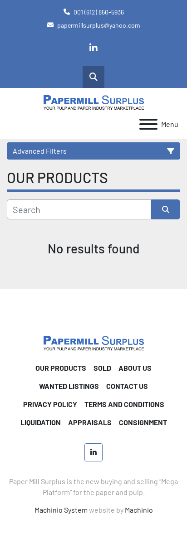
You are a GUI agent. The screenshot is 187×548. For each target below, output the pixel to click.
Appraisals (90, 422)
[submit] (165, 209)
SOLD (102, 368)
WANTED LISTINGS (69, 386)
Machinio (139, 509)
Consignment (143, 422)
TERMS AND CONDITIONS (124, 404)
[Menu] (148, 124)
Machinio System (61, 509)
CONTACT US (127, 386)
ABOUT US (135, 368)
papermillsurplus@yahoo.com (98, 25)
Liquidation (40, 422)
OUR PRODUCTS (60, 368)
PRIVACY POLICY (50, 404)
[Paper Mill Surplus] (94, 342)
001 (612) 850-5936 (99, 12)
